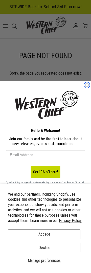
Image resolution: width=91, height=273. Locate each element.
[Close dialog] (87, 85)
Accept (44, 234)
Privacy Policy (70, 220)
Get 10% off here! (45, 172)
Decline (44, 247)
